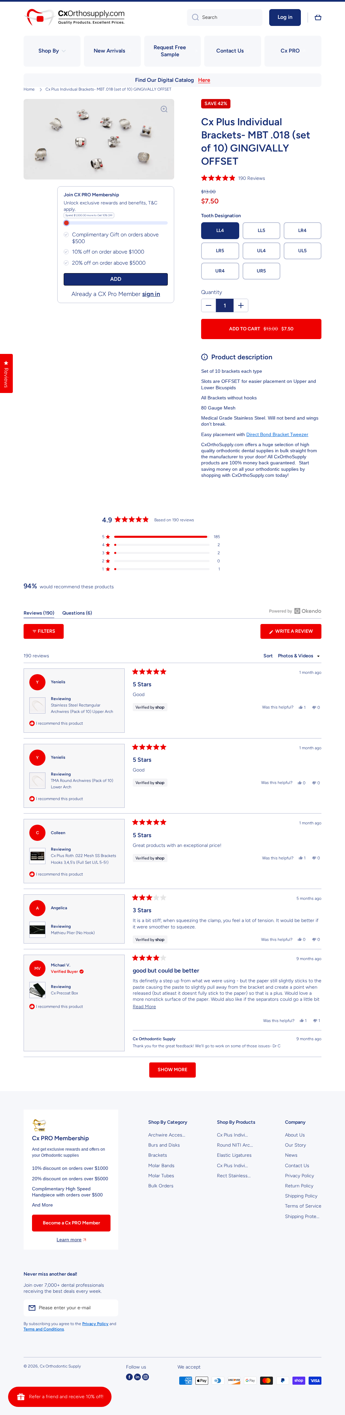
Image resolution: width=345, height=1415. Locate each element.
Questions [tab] (77, 614)
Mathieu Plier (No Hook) (73, 932)
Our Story (295, 1145)
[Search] (193, 17)
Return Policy (299, 1186)
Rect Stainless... (234, 1176)
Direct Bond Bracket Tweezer (277, 434)
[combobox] (224, 17)
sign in (151, 294)
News (291, 1155)
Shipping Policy (301, 1196)
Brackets (157, 1155)
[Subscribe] (109, 1307)
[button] (318, 17)
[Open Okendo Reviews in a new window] (295, 610)
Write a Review (297, 633)
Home (29, 89)
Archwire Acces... (166, 1135)
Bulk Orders (161, 1186)
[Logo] (74, 17)
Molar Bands (161, 1166)
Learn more (69, 1239)
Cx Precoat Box (64, 993)
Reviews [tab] (39, 614)
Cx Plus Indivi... (232, 1135)
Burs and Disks (164, 1145)
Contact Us (297, 1166)
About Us (295, 1135)
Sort (268, 656)
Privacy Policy (299, 1176)
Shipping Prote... (302, 1216)
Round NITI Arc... (235, 1145)
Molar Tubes (161, 1176)
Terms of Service (303, 1206)
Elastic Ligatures (234, 1155)
